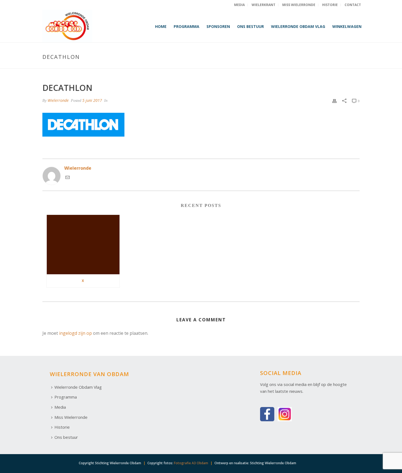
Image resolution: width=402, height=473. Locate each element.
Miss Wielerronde (71, 417)
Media (60, 407)
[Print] (334, 100)
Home (161, 26)
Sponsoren (218, 26)
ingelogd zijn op (75, 333)
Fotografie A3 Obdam (191, 463)
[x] (83, 244)
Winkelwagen (347, 26)
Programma (186, 26)
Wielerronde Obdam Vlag (298, 26)
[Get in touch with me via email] (67, 178)
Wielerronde (58, 100)
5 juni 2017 (92, 100)
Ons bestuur (250, 26)
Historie (62, 427)
